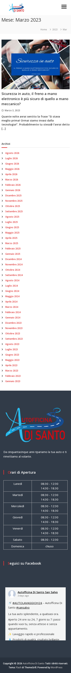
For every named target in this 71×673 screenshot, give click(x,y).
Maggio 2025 (12, 232)
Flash (18, 667)
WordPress (56, 667)
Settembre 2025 (14, 211)
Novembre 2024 (14, 264)
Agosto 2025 (12, 216)
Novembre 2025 (14, 200)
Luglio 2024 (11, 285)
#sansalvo (23, 607)
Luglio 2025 (11, 222)
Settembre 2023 (14, 338)
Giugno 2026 (12, 163)
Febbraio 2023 (13, 376)
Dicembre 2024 (13, 259)
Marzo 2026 (11, 179)
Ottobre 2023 (12, 333)
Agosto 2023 (12, 344)
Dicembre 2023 (13, 322)
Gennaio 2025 (12, 253)
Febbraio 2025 (13, 248)
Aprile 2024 (11, 301)
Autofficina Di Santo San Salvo (38, 592)
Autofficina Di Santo (33, 663)
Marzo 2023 (11, 370)
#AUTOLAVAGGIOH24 (27, 603)
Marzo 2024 (11, 307)
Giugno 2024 (12, 291)
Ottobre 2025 (12, 206)
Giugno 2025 (12, 227)
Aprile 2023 (11, 365)
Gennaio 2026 (12, 190)
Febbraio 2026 (13, 184)
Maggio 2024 (12, 296)
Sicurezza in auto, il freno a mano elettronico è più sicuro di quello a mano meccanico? (35, 98)
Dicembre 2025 (13, 195)
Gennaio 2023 (12, 381)
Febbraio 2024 (13, 312)
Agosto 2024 (12, 280)
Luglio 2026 (11, 158)
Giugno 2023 (12, 354)
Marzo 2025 (11, 243)
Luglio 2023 (11, 349)
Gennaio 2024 (12, 317)
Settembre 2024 (14, 275)
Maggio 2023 (12, 360)
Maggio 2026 (12, 169)
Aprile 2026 (11, 174)
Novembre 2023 (14, 328)
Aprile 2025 (11, 238)
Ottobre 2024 (12, 269)
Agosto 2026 (12, 153)
